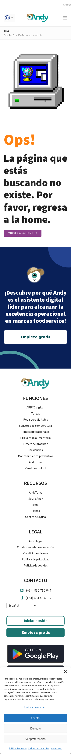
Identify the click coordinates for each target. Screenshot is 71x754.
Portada (7, 35)
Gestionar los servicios (34, 707)
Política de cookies (18, 748)
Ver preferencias (35, 739)
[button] (65, 671)
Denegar (35, 728)
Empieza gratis (36, 633)
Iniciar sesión (36, 621)
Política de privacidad (38, 748)
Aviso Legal (56, 748)
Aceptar (35, 718)
